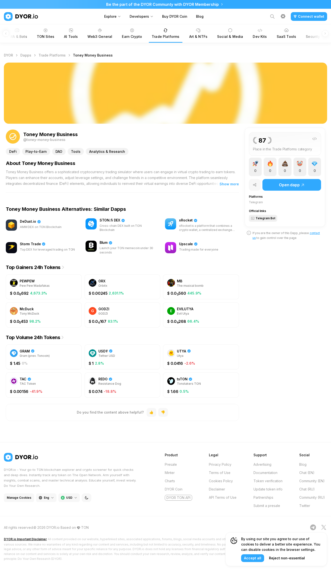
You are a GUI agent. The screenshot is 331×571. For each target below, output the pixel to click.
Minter (170, 473)
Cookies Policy (221, 481)
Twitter (304, 506)
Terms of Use (219, 473)
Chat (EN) (307, 473)
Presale (171, 464)
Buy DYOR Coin (174, 16)
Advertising (262, 464)
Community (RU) (312, 497)
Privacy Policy (220, 464)
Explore (110, 16)
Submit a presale (266, 506)
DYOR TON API (178, 498)
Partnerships (263, 497)
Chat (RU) (307, 489)
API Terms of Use (222, 497)
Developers (139, 16)
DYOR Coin (173, 489)
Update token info (268, 489)
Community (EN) (312, 481)
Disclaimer (217, 489)
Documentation (265, 473)
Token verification (268, 481)
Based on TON (75, 527)
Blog (200, 16)
